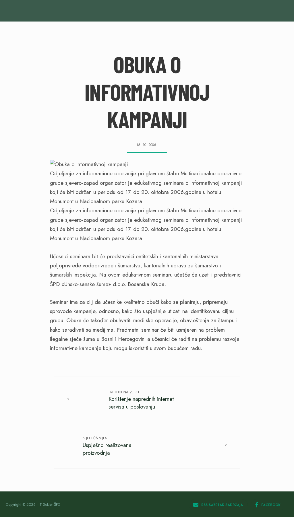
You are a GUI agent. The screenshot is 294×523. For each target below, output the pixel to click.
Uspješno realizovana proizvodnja (107, 445)
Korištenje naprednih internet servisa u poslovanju (141, 400)
